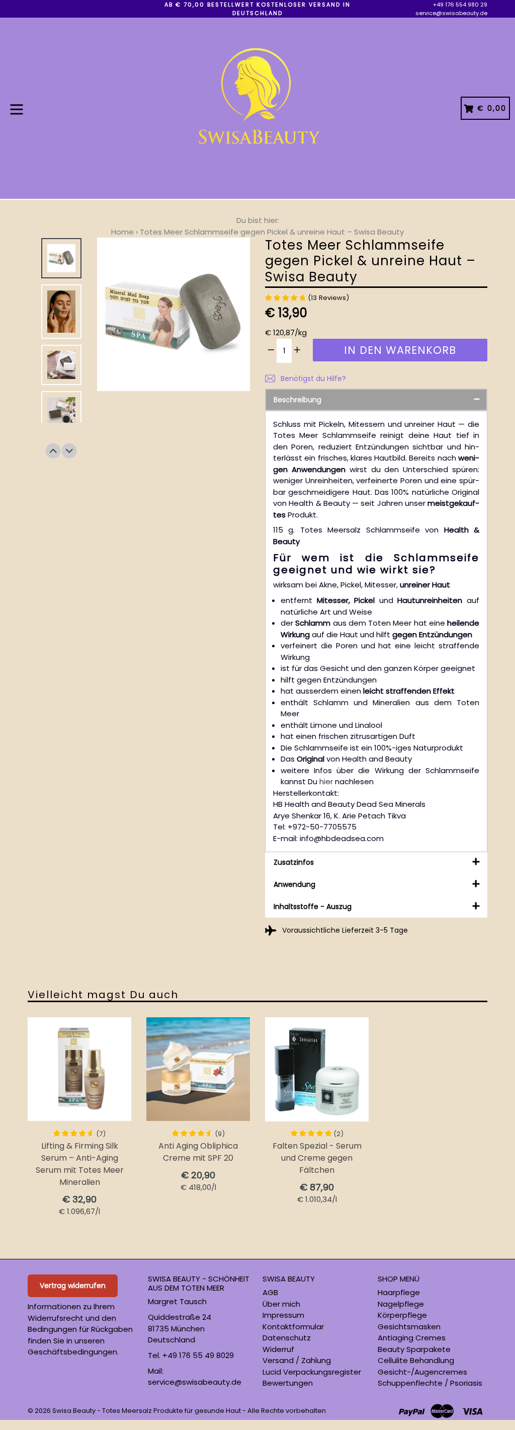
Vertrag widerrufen (73, 1286)
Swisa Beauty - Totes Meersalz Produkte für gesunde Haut (146, 1410)
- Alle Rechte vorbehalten (284, 1410)
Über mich (281, 1304)
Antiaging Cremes (412, 1337)
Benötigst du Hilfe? (312, 378)
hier (326, 781)
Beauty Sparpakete (414, 1349)
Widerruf (278, 1349)
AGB (270, 1292)
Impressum (283, 1315)
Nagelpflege (401, 1304)
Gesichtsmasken (409, 1326)
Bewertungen (288, 1383)
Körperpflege (402, 1315)
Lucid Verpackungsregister (312, 1372)
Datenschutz (287, 1337)
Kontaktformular (293, 1326)
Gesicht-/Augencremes (422, 1372)
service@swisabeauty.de (451, 13)
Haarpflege (399, 1292)
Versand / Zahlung (297, 1360)
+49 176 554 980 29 (460, 5)
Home (122, 232)
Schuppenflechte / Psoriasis (430, 1383)
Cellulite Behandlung (416, 1360)
